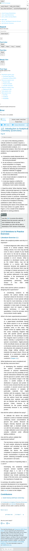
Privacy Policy (4, 541)
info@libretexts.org (6, 545)
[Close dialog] (1, 112)
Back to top (3, 510)
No (9, 523)
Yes (4, 523)
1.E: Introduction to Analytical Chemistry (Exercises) (14, 502)
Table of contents (7, 137)
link (8, 218)
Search (3, 549)
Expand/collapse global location (27, 124)
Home (8, 125)
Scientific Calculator (8, 85)
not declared (13, 504)
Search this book (4, 28)
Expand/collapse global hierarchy (2, 125)
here (5, 490)
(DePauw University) (17, 498)
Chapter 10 (14, 358)
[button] (5, 96)
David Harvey (7, 498)
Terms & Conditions (13, 541)
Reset (2, 44)
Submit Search (4, 33)
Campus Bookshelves (19, 125)
